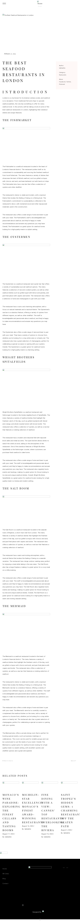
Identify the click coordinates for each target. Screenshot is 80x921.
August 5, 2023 (66, 830)
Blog (4, 879)
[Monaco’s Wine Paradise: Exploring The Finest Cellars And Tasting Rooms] (11, 786)
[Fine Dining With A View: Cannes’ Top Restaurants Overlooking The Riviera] (49, 786)
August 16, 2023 (27, 826)
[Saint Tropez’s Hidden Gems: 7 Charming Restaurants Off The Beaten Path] (69, 786)
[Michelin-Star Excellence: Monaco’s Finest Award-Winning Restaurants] (30, 786)
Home (5, 869)
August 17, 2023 (8, 834)
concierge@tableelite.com (65, 881)
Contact (5, 883)
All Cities (6, 874)
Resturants (62, 75)
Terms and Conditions (57, 905)
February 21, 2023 (10, 54)
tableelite (62, 68)
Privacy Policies (42, 905)
